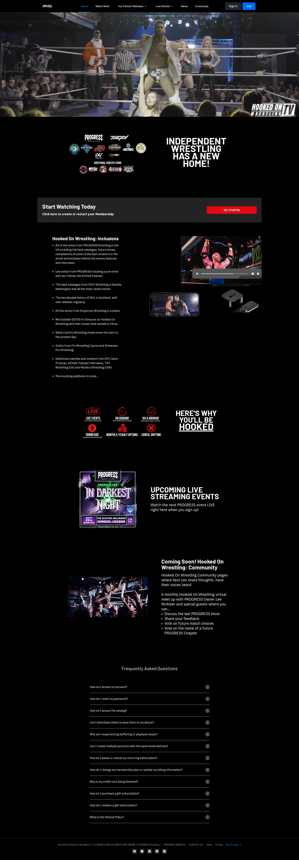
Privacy (219, 844)
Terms (209, 844)
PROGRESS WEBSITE (174, 844)
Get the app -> (233, 844)
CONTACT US (195, 844)
